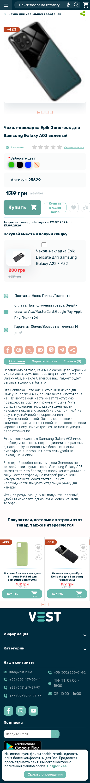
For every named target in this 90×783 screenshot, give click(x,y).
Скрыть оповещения (45, 774)
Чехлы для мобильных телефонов (34, 14)
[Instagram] (21, 711)
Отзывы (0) (72, 361)
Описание (17, 361)
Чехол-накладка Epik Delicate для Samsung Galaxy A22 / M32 (56, 257)
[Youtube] (33, 711)
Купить (17, 207)
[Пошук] (74, 5)
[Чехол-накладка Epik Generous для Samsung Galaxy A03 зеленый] (45, 61)
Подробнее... (58, 766)
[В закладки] (73, 207)
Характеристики (44, 361)
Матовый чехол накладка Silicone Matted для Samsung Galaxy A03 (22, 576)
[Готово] (55, 734)
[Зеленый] (11, 165)
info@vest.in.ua (20, 672)
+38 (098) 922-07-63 (25, 696)
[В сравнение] (38, 556)
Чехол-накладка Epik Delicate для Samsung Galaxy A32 (67, 576)
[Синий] (28, 165)
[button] (38, 112)
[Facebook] (8, 711)
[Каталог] (6, 5)
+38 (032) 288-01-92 (70, 672)
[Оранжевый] (37, 165)
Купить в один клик (55, 207)
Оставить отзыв (74, 147)
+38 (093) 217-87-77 (24, 687)
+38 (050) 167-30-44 (25, 679)
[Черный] (20, 165)
